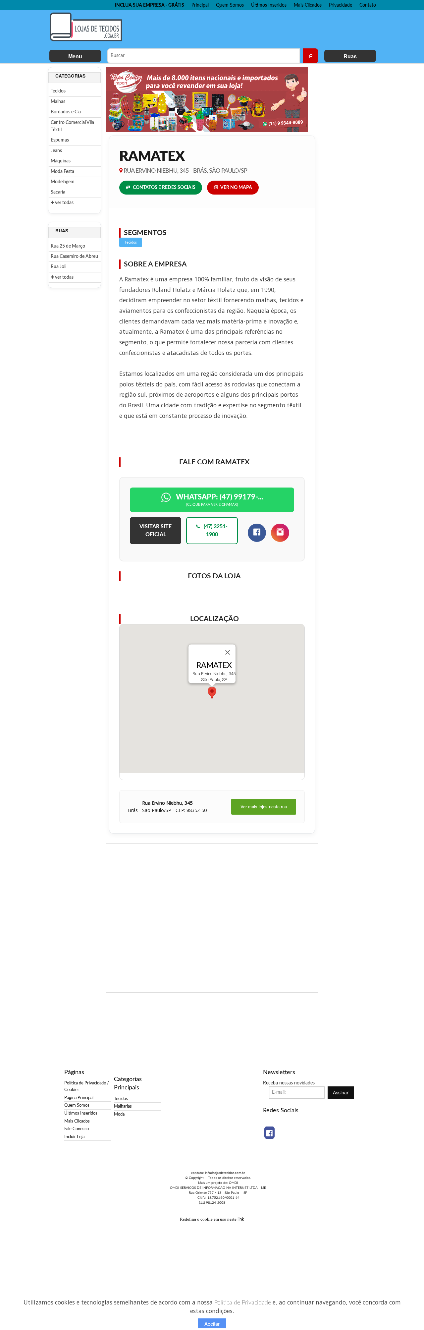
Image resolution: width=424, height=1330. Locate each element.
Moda (119, 1114)
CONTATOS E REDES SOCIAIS (164, 187)
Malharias (123, 1106)
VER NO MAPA (236, 187)
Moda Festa (62, 171)
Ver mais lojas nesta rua (263, 806)
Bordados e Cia (66, 112)
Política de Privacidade (242, 1302)
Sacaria (58, 192)
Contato (367, 5)
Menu (75, 56)
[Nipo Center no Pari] (207, 99)
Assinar (340, 1092)
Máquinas (61, 161)
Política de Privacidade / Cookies (86, 1086)
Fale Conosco (76, 1129)
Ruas (350, 56)
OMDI (233, 1183)
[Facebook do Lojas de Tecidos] (269, 1133)
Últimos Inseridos (269, 5)
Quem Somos (230, 5)
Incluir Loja (74, 1137)
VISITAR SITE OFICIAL (155, 530)
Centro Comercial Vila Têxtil (72, 126)
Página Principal (78, 1098)
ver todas (64, 203)
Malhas (58, 101)
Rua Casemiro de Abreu (74, 256)
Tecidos (58, 91)
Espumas (60, 140)
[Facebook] (257, 533)
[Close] (228, 652)
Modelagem (63, 182)
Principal (200, 5)
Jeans (56, 150)
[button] (212, 693)
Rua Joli (58, 266)
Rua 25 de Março (68, 246)
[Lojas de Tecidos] (88, 26)
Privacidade (340, 5)
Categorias (70, 76)
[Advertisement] (251, 28)
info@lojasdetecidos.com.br (225, 1173)
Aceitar (212, 1323)
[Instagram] (280, 533)
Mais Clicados (308, 5)
